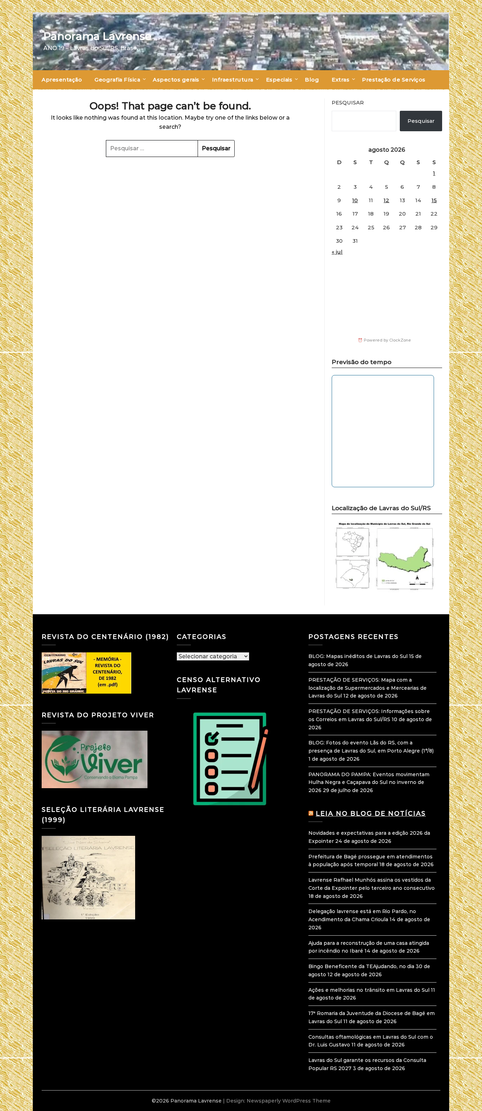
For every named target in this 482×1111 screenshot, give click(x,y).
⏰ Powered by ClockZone (384, 340)
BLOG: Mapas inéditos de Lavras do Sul (358, 656)
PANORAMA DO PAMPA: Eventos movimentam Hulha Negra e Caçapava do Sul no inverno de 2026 (368, 782)
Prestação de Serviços (394, 79)
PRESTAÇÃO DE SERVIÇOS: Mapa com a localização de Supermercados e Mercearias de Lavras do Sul (367, 688)
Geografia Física (117, 79)
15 (434, 200)
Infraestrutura (232, 79)
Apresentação (62, 79)
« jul (337, 251)
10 (355, 200)
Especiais (279, 79)
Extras (340, 79)
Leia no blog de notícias (371, 813)
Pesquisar (348, 102)
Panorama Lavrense (97, 36)
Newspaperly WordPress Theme (289, 1101)
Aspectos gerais (176, 79)
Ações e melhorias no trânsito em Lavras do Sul (368, 990)
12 (386, 200)
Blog (312, 79)
